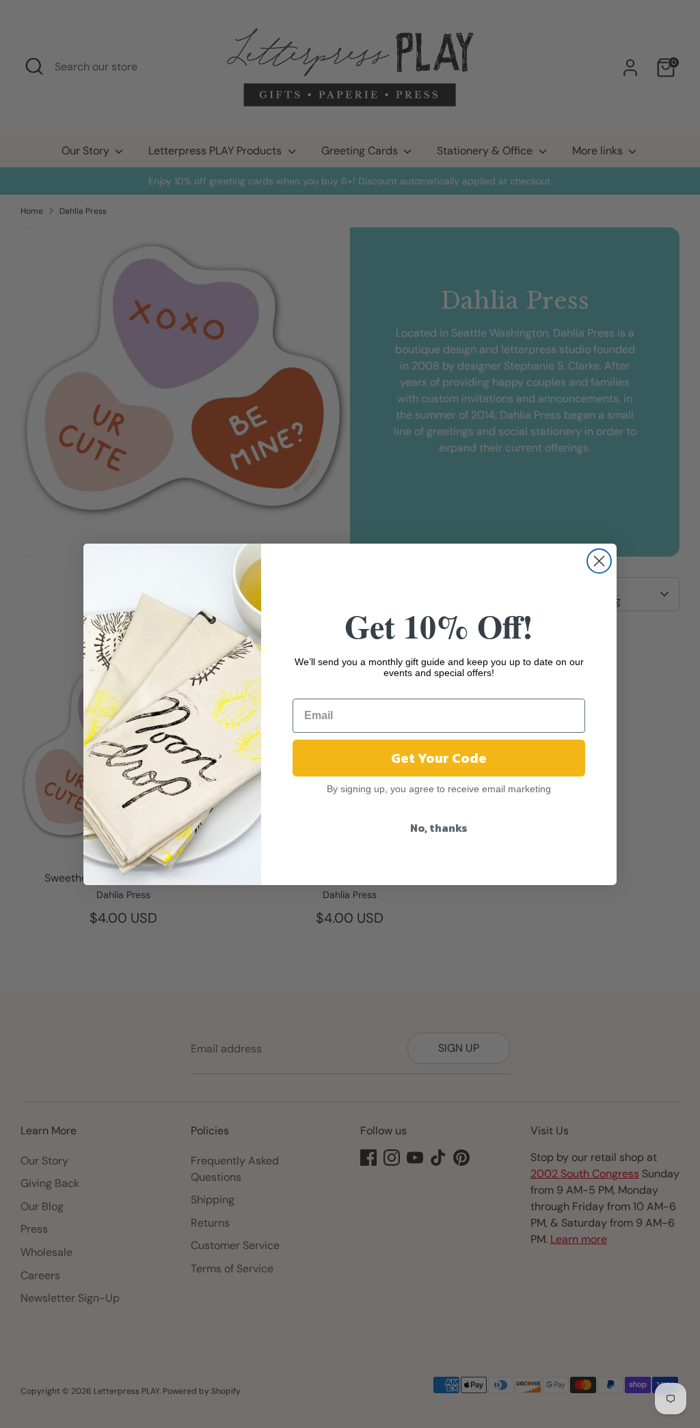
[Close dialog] (599, 561)
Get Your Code (439, 758)
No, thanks (439, 828)
